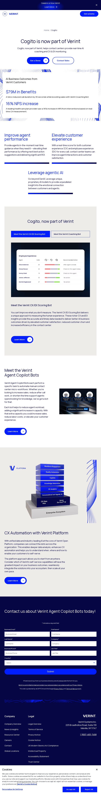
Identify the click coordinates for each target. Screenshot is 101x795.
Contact (8, 745)
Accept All (70, 789)
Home (47, 30)
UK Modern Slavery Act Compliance (43, 745)
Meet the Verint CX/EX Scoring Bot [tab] (29, 234)
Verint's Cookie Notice (27, 784)
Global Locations (11, 751)
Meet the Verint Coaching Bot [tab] (67, 234)
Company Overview (12, 724)
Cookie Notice (34, 740)
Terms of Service (71, 689)
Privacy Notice (34, 735)
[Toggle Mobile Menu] (5, 14)
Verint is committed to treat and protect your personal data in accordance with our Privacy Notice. (50, 685)
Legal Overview (34, 724)
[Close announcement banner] (96, 5)
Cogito (54, 30)
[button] (38, 60)
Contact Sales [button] (63, 61)
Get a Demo (89, 14)
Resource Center (12, 735)
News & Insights (11, 729)
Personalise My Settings (12, 789)
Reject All (89, 789)
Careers (8, 740)
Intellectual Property (37, 751)
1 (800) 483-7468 (88, 734)
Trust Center (33, 762)
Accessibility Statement (38, 756)
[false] (97, 769)
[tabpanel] (50, 293)
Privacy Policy (58, 689)
